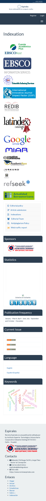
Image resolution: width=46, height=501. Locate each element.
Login (42, 16)
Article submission (18, 210)
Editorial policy (16, 205)
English (9, 368)
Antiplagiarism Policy (20, 223)
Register (33, 16)
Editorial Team (17, 219)
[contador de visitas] (23, 302)
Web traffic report (19, 227)
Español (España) (13, 373)
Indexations (16, 214)
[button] (12, 493)
